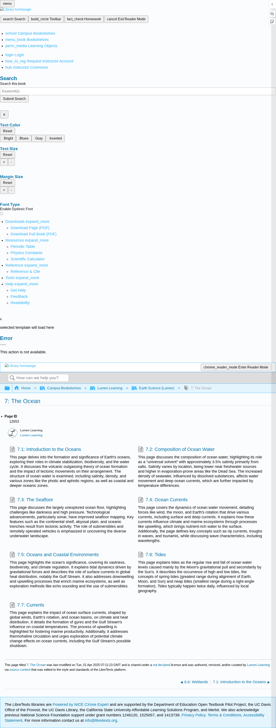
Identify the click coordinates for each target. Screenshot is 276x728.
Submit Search (14, 99)
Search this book (13, 83)
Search (12, 378)
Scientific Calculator (28, 259)
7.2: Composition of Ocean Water (180, 449)
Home (25, 388)
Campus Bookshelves (64, 388)
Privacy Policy (193, 715)
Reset (7, 131)
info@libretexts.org (100, 720)
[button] (19, 296)
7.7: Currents (30, 605)
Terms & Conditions (224, 715)
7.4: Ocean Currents (167, 499)
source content (19, 669)
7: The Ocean (36, 665)
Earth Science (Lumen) (156, 388)
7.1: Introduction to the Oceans (49, 449)
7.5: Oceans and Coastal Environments (58, 554)
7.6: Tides (156, 554)
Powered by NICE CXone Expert (81, 704)
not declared (162, 665)
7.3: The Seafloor (35, 499)
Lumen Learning (110, 388)
